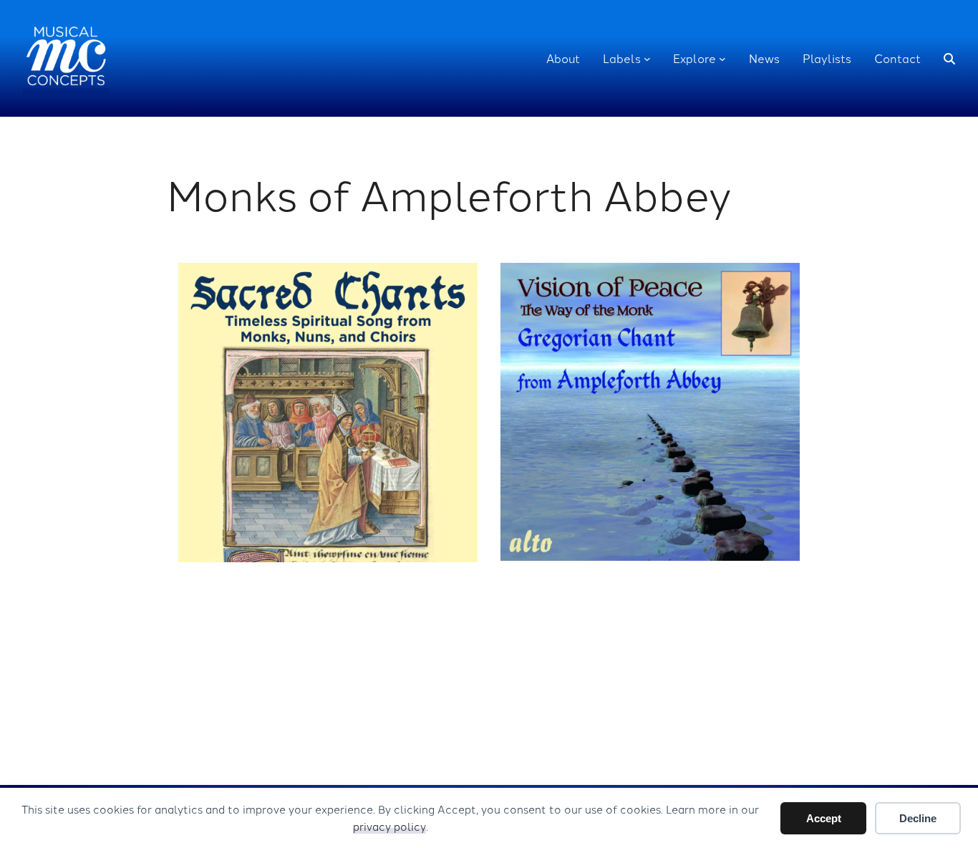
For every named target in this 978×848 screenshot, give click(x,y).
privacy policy (389, 826)
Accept (823, 818)
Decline (917, 818)
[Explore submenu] (722, 58)
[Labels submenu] (647, 58)
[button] (949, 58)
